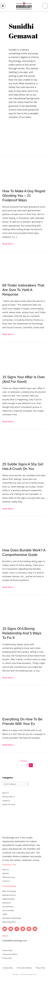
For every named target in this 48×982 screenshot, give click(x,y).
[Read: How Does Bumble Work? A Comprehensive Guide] (24, 533)
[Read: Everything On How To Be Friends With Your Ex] (24, 701)
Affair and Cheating (9, 891)
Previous (22, 761)
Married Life (6, 903)
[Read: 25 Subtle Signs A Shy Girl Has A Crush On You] (24, 446)
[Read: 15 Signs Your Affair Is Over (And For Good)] (24, 359)
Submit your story (8, 877)
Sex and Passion (8, 907)
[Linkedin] (29, 929)
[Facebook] (10, 929)
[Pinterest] (35, 929)
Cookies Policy (7, 950)
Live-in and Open (8, 910)
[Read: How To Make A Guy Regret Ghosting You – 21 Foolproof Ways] (24, 173)
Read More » (8, 243)
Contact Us (6, 801)
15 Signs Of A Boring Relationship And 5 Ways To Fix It (21, 633)
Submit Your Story (8, 804)
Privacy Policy (7, 958)
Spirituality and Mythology (11, 918)
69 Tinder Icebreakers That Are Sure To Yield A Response (23, 289)
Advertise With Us (8, 797)
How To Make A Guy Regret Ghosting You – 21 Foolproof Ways (23, 195)
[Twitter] (16, 929)
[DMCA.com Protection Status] (24, 977)
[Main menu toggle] (3, 6)
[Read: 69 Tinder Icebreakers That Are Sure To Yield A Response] (24, 268)
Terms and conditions (9, 954)
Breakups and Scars (9, 895)
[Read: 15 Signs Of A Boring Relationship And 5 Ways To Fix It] (24, 611)
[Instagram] (23, 929)
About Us (5, 793)
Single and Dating (8, 899)
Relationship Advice (9, 922)
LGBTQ (4, 914)
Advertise (5, 873)
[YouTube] (4, 929)
